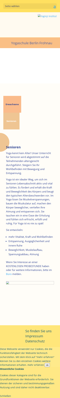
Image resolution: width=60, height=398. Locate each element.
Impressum (34, 336)
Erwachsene (12, 104)
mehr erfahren (36, 364)
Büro (9, 274)
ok (47, 364)
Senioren (11, 121)
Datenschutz (35, 341)
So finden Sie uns (38, 331)
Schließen (5, 395)
